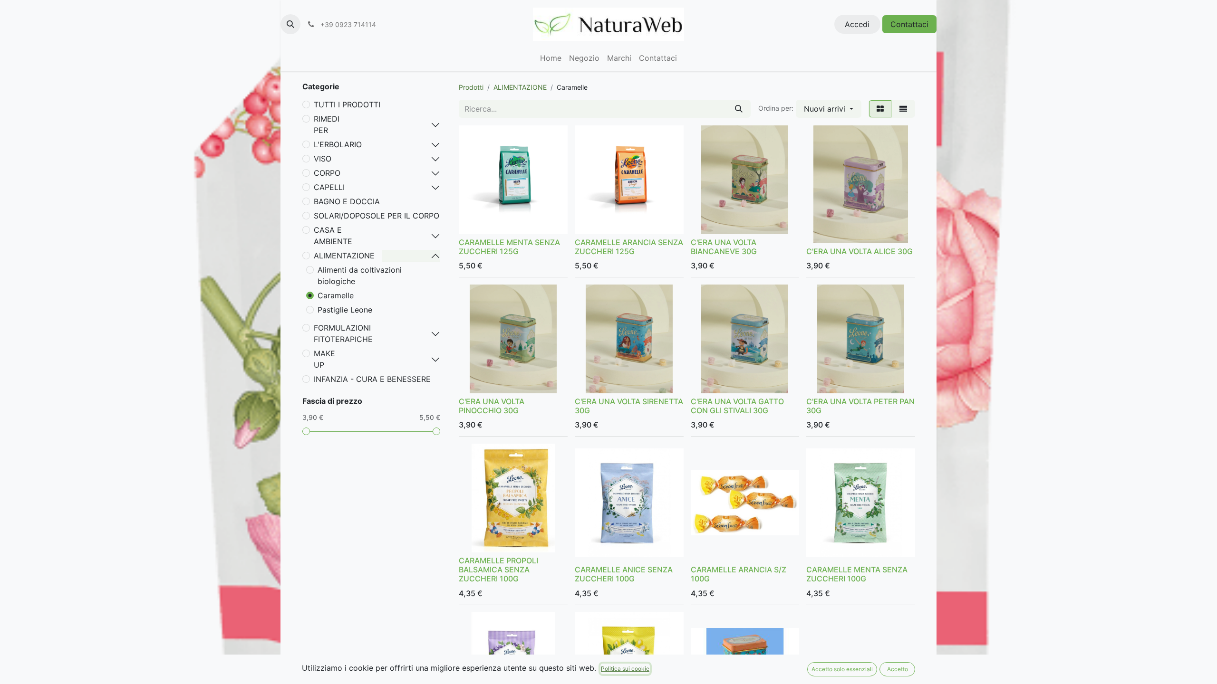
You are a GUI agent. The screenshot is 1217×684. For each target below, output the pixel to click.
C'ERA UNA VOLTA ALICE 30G (859, 251)
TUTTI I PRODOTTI (347, 104)
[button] (290, 24)
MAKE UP (324, 359)
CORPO (327, 173)
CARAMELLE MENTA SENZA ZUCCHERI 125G (509, 247)
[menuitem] (550, 57)
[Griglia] (880, 109)
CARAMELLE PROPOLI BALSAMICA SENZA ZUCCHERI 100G (498, 569)
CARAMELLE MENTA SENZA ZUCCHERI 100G (857, 574)
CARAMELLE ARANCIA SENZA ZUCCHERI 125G (629, 247)
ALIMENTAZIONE (344, 255)
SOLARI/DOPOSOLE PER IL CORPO (376, 215)
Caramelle (336, 295)
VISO (322, 158)
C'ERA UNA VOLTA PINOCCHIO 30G (491, 406)
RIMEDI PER (326, 124)
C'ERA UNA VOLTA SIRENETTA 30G (629, 406)
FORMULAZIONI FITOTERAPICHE (343, 333)
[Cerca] (739, 109)
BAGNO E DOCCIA (347, 201)
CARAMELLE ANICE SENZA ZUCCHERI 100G (624, 574)
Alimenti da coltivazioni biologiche (360, 275)
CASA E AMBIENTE (333, 235)
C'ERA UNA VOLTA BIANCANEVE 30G (724, 247)
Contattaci (909, 24)
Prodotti (471, 87)
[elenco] (903, 109)
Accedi (857, 24)
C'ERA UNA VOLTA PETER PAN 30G (860, 406)
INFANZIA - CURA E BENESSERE (372, 379)
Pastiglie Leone (345, 309)
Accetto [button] (897, 669)
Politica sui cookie (625, 668)
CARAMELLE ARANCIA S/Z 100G (738, 574)
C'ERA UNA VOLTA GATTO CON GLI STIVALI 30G (737, 406)
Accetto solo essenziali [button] (842, 669)
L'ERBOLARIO (338, 144)
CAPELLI (329, 187)
